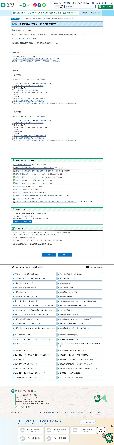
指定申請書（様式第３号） (23, 165)
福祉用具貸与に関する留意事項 (69, 335)
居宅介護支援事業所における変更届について (27, 323)
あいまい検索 (59, 5)
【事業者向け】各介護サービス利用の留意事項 (74, 355)
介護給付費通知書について (22, 350)
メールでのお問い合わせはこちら (22, 221)
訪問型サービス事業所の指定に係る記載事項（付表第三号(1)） (32, 58)
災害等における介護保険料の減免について (27, 274)
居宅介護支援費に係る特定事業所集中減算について (29, 278)
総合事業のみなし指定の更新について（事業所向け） (76, 319)
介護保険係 (47, 18)
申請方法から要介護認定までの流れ (25, 287)
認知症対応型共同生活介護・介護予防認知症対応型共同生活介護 (33, 305)
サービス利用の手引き (66, 287)
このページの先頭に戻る (95, 267)
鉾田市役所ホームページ (8, 5)
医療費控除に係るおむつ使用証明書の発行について (29, 373)
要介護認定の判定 (65, 283)
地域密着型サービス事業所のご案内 (70, 373)
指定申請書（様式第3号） (21, 56)
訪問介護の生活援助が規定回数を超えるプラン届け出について (33, 339)
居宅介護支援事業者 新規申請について (72, 274)
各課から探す (107, 6)
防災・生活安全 (18, 13)
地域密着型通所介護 (66, 296)
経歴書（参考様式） (21, 186)
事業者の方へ (96, 12)
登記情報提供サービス (43, 83)
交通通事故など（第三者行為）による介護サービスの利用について (80, 359)
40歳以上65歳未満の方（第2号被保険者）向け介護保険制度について (80, 345)
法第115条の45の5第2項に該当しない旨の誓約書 (29, 101)
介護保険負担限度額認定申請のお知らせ (26, 319)
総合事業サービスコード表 (22, 343)
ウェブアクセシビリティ (94, 412)
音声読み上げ (78, 3)
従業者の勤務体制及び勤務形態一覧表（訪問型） (28, 86)
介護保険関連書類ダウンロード (69, 314)
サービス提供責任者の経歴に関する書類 (26, 90)
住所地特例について (20, 359)
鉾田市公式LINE (44, 5)
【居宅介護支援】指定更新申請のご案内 (26, 301)
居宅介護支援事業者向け (67, 310)
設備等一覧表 (18, 131)
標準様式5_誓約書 (20, 198)
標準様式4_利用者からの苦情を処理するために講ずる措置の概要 (34, 195)
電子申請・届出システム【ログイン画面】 (24, 38)
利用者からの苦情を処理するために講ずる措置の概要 (30, 98)
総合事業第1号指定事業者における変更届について (75, 323)
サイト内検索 (59, 7)
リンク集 (63, 412)
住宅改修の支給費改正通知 (22, 335)
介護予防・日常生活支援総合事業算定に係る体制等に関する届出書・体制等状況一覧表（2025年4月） (46, 103)
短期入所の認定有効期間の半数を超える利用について (76, 364)
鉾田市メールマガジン (24, 5)
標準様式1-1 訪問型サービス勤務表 (26, 180)
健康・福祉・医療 (55, 13)
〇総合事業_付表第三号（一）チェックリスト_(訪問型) (28, 79)
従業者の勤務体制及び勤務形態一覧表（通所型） (28, 123)
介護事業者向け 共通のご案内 (23, 283)
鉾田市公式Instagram (35, 5)
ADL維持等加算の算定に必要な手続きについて (28, 377)
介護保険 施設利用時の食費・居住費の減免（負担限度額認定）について (34, 329)
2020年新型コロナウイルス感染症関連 (71, 377)
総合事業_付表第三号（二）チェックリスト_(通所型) (29, 116)
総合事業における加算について (69, 339)
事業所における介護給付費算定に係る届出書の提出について (32, 314)
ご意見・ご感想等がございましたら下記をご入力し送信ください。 (33, 244)
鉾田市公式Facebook (39, 5)
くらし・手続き (30, 13)
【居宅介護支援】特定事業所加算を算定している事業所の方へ (78, 368)
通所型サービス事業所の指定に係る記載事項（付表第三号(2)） (32, 61)
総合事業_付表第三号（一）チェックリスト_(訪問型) (31, 174)
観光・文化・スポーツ (70, 13)
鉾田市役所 (20, 391)
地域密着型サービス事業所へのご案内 (25, 296)
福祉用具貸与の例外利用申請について (25, 364)
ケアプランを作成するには (68, 278)
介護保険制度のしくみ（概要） (69, 292)
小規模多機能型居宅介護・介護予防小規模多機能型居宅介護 (78, 301)
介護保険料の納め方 (20, 292)
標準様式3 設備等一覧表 (23, 192)
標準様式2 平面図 (21, 189)
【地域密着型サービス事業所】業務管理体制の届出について (32, 355)
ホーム (22, 18)
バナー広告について (88, 422)
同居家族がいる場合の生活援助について (26, 368)
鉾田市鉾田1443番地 (28, 216)
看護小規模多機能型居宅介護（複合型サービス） (74, 305)
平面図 (16, 94)
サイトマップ (37, 412)
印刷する (40, 267)
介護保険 (40, 18)
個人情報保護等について (51, 412)
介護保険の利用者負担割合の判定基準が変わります (75, 328)
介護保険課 (39, 213)
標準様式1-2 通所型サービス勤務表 (26, 183)
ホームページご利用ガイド (77, 412)
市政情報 (84, 12)
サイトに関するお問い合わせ (23, 407)
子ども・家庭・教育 (42, 13)
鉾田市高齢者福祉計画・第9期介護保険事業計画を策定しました (33, 310)
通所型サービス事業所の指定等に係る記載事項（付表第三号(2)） (35, 171)
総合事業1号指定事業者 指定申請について (73, 350)
